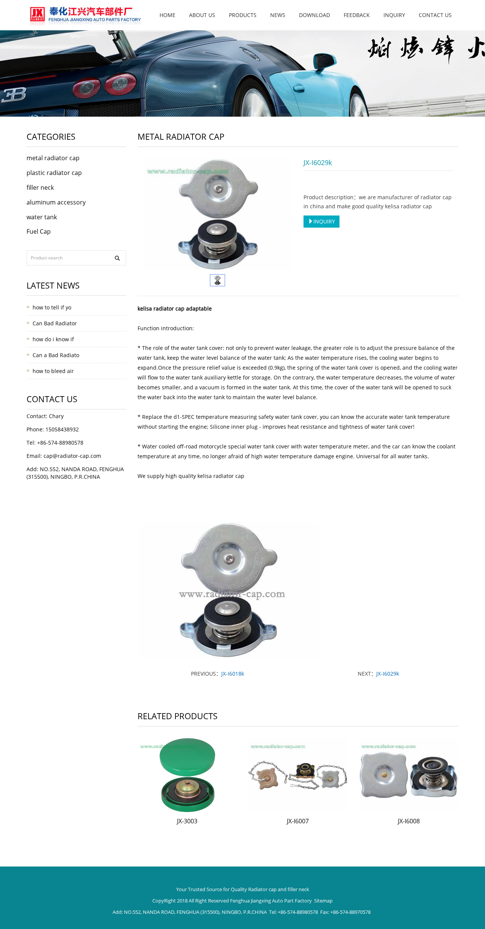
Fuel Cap (39, 231)
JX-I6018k (232, 673)
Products (243, 15)
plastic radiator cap (54, 173)
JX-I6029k (387, 673)
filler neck (40, 187)
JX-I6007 (298, 821)
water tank (42, 217)
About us (202, 15)
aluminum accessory (56, 202)
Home (167, 15)
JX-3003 (187, 821)
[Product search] (117, 258)
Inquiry (394, 15)
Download (314, 15)
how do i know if (53, 339)
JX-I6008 (409, 821)
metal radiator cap (53, 158)
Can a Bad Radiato (56, 355)
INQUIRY (324, 221)
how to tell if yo (52, 307)
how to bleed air (53, 371)
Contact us (435, 15)
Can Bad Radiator (55, 323)
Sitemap (323, 900)
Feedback (357, 15)
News (277, 15)
